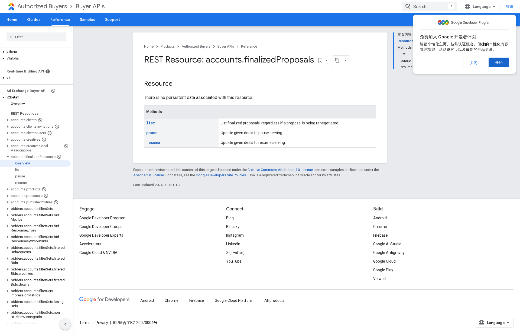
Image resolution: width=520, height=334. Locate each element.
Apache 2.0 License (148, 175)
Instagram (235, 235)
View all (379, 278)
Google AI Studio (387, 244)
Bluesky (232, 226)
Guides (34, 19)
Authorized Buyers (42, 6)
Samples (87, 19)
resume (153, 142)
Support (112, 19)
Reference (60, 19)
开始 (499, 62)
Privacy (102, 322)
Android (380, 218)
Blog (230, 218)
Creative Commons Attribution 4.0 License (280, 170)
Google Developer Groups (100, 226)
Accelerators (90, 244)
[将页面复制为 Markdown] (337, 60)
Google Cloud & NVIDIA (98, 252)
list (150, 122)
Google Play (383, 270)
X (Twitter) (235, 252)
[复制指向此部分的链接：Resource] (178, 84)
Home (11, 19)
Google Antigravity (389, 252)
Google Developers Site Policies (221, 175)
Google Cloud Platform (234, 300)
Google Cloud (384, 261)
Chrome (380, 226)
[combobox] (429, 6)
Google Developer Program (102, 218)
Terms (84, 322)
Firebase (380, 235)
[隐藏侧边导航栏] (65, 324)
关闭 (473, 62)
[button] (35, 52)
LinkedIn (233, 244)
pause (152, 132)
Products (168, 46)
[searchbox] (36, 36)
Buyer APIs (90, 6)
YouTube (234, 261)
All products (274, 300)
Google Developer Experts (101, 235)
